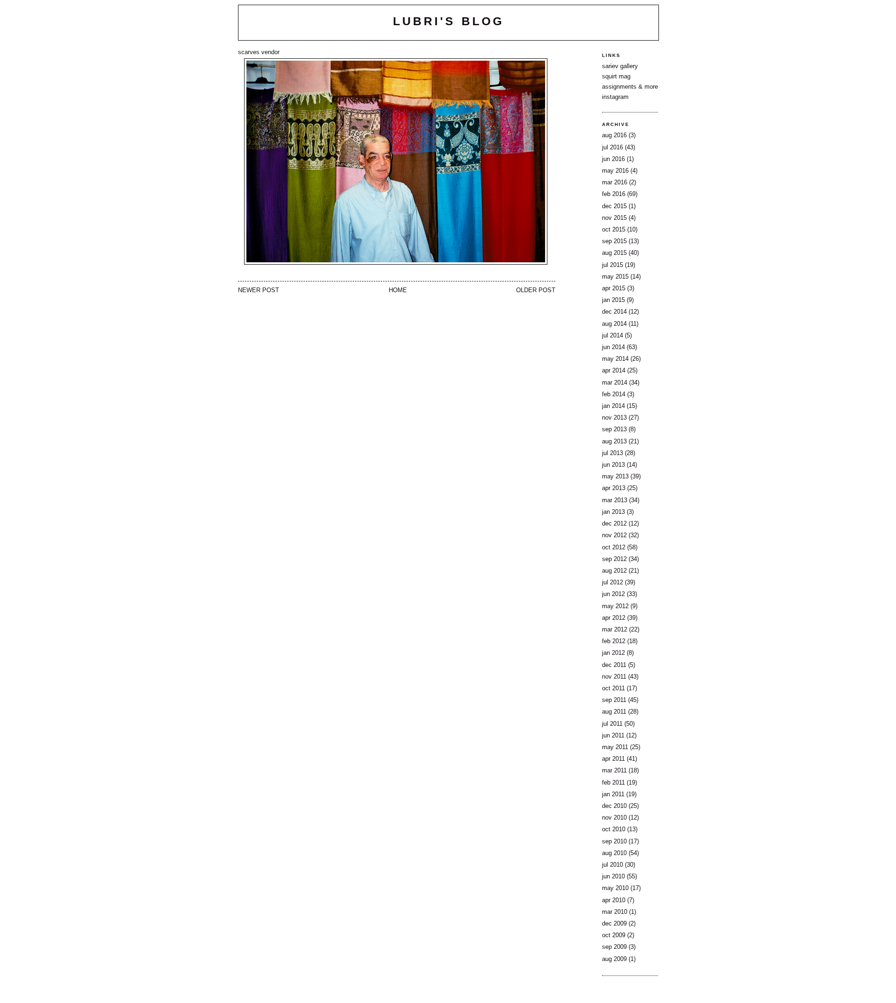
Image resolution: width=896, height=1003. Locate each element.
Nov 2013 (614, 417)
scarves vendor (259, 52)
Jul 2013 (612, 453)
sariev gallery (620, 66)
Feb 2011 (613, 782)
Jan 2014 (613, 406)
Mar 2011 (614, 770)
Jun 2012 (613, 594)
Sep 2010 (614, 841)
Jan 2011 (613, 794)
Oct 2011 (613, 688)
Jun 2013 (613, 465)
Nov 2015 (614, 218)
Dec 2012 (614, 523)
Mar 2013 (614, 500)
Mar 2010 (614, 912)
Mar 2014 (614, 382)
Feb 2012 (613, 641)
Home (398, 290)
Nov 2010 (614, 817)
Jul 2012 (612, 582)
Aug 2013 (614, 441)
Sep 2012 (614, 559)
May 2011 (615, 747)
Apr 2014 (613, 370)
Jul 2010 (612, 865)
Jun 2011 (613, 735)
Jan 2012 (613, 653)
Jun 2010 (613, 876)
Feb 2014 (613, 394)
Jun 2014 (613, 347)
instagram (615, 97)
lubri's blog (448, 21)
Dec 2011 (614, 665)
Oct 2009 (613, 935)
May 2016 (615, 171)
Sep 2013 (614, 429)
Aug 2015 (614, 253)
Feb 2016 (613, 194)
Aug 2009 (614, 959)
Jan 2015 (613, 300)
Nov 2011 (614, 676)
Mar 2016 (614, 182)
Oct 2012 (613, 547)
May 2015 (615, 277)
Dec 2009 (614, 923)
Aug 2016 (614, 135)
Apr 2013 (613, 488)
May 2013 (615, 476)
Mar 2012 (614, 629)
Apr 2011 (613, 759)
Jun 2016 (613, 159)
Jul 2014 (612, 335)
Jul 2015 (612, 265)
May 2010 (615, 888)
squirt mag (616, 76)
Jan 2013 (613, 512)
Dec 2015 (614, 206)
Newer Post (258, 290)
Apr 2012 (613, 618)
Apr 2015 (613, 288)
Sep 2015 (614, 241)
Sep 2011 (614, 700)
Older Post (535, 290)
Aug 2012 (614, 571)
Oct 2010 (613, 829)
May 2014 (615, 359)
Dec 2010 (614, 806)
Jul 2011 (612, 724)
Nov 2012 (614, 535)
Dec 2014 (614, 312)
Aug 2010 (614, 853)
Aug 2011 (614, 711)
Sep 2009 (614, 947)
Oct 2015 (613, 229)
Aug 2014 (614, 324)
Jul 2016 (612, 147)
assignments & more (630, 87)
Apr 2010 (613, 900)
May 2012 (615, 606)
